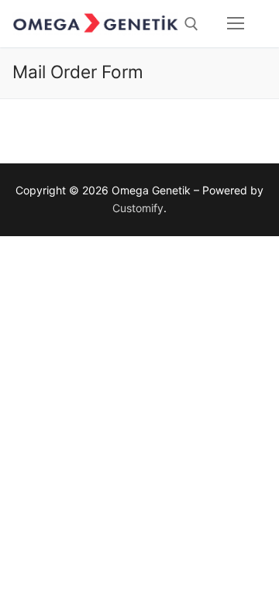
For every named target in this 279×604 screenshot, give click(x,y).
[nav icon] (235, 24)
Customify (138, 207)
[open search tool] (191, 24)
